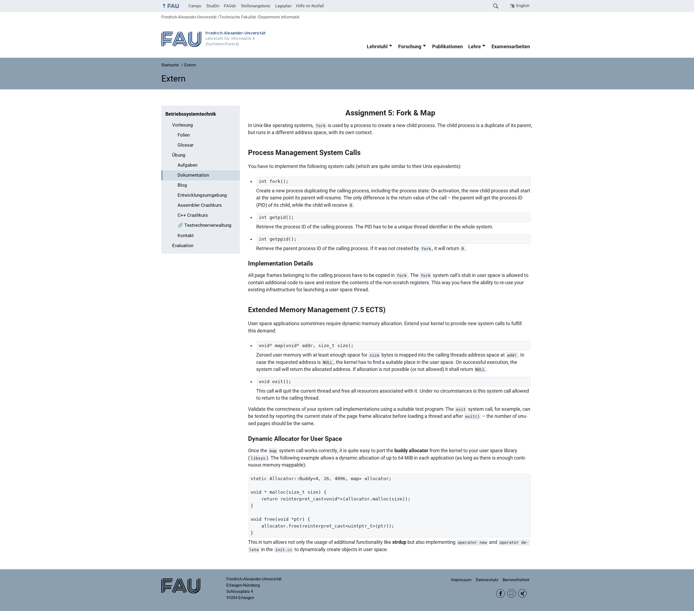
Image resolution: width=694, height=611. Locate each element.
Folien (184, 135)
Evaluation (182, 245)
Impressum (461, 579)
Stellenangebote (255, 6)
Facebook (500, 593)
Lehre (474, 46)
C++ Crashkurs (193, 215)
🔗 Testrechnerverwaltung (205, 225)
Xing (522, 593)
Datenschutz (487, 579)
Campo (194, 6)
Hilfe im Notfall (310, 6)
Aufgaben (187, 165)
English (522, 5)
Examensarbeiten (510, 46)
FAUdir (230, 6)
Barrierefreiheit (516, 579)
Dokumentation (193, 175)
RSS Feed (511, 593)
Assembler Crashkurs (200, 205)
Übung (178, 155)
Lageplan (283, 6)
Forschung (409, 46)
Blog (182, 185)
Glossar (186, 145)
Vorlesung (182, 125)
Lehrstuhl (377, 46)
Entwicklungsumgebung (202, 195)
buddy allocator (411, 450)
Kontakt (186, 235)
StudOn (212, 6)
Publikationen (447, 46)
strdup (399, 542)
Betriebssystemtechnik (190, 114)
